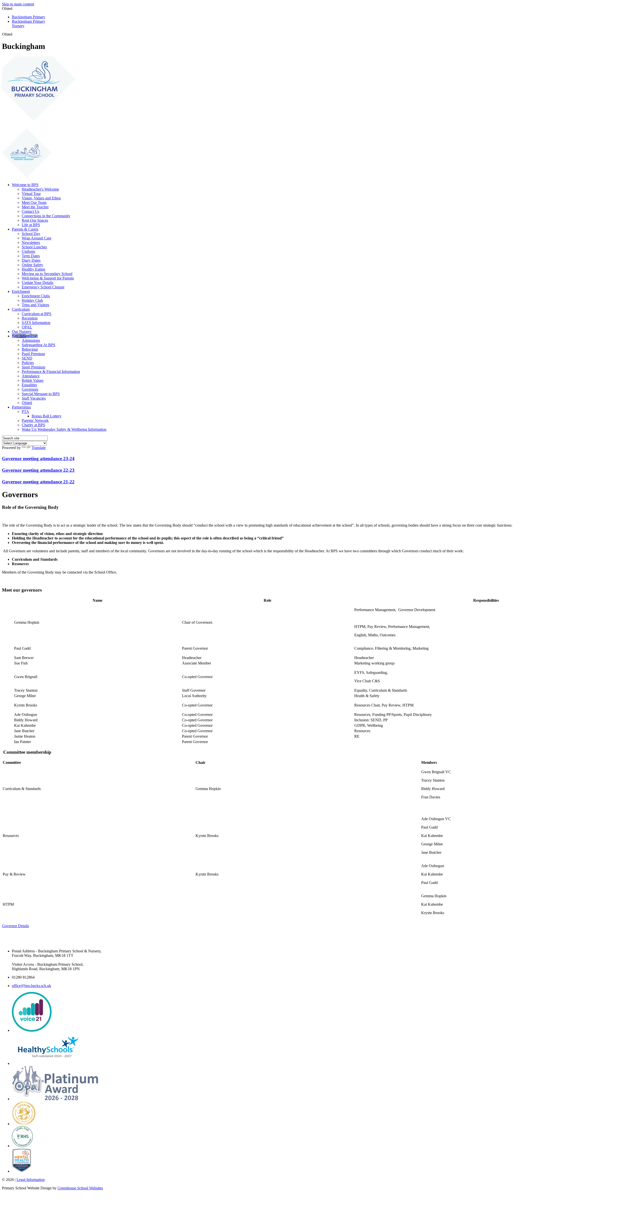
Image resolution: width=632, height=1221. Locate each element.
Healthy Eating (33, 269)
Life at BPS (31, 225)
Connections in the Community (46, 216)
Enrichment (21, 291)
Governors (30, 389)
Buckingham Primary (28, 17)
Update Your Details (37, 282)
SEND (27, 358)
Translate (39, 448)
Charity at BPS (33, 425)
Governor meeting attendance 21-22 (38, 481)
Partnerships (21, 407)
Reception (30, 318)
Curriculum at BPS (36, 314)
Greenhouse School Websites (80, 1188)
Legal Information (31, 1180)
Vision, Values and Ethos (41, 198)
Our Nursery (22, 331)
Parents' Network (35, 420)
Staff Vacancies (34, 398)
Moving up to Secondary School (47, 274)
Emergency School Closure (43, 287)
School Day (31, 234)
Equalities (29, 385)
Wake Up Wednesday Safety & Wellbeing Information (64, 429)
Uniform (28, 251)
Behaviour (30, 349)
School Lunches (34, 247)
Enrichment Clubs (36, 296)
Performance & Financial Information (51, 371)
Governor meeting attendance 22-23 (38, 470)
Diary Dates (31, 260)
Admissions (31, 340)
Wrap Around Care (36, 238)
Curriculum (21, 309)
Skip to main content (18, 4)
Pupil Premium (33, 354)
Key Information (25, 336)
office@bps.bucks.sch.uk (31, 986)
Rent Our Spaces (35, 220)
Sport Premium (33, 367)
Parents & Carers (25, 229)
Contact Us (30, 211)
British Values (32, 380)
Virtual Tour (31, 194)
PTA (25, 411)
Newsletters (31, 242)
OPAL (27, 327)
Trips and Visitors (35, 305)
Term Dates (31, 256)
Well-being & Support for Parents (48, 278)
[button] (14, 34)
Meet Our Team (34, 202)
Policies (28, 363)
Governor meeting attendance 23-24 (38, 458)
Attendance (31, 376)
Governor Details (15, 926)
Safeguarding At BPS (38, 345)
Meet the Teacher (35, 207)
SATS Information (36, 323)
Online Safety (32, 265)
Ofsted (27, 403)
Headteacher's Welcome (40, 189)
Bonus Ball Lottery (46, 416)
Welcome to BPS (25, 185)
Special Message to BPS (41, 394)
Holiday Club (32, 300)
